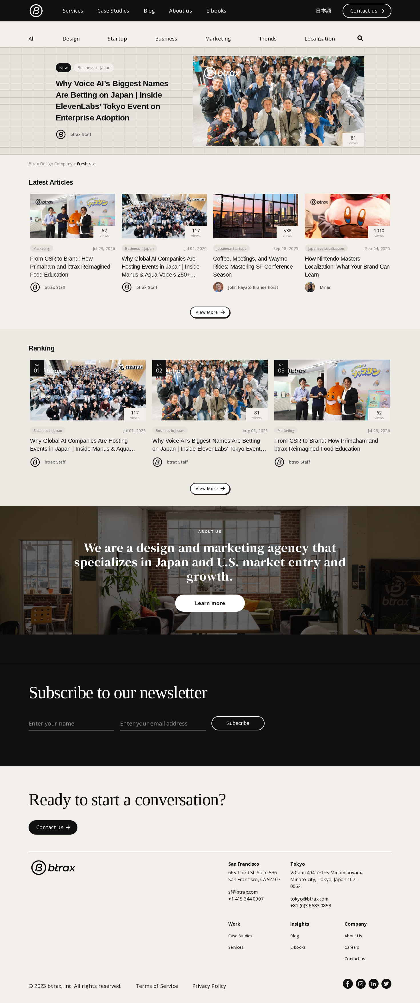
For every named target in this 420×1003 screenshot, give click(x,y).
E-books (298, 947)
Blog (294, 935)
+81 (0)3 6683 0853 (310, 906)
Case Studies (240, 935)
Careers (352, 947)
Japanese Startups (231, 248)
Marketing (41, 248)
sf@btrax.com (243, 892)
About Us (353, 935)
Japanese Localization (326, 248)
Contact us (355, 958)
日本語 (323, 10)
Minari (325, 287)
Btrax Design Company (50, 163)
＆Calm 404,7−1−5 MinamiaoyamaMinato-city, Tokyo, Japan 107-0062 (326, 879)
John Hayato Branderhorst (253, 287)
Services (236, 947)
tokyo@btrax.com (309, 899)
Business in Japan (93, 67)
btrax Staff (81, 134)
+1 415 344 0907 (245, 899)
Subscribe (238, 723)
